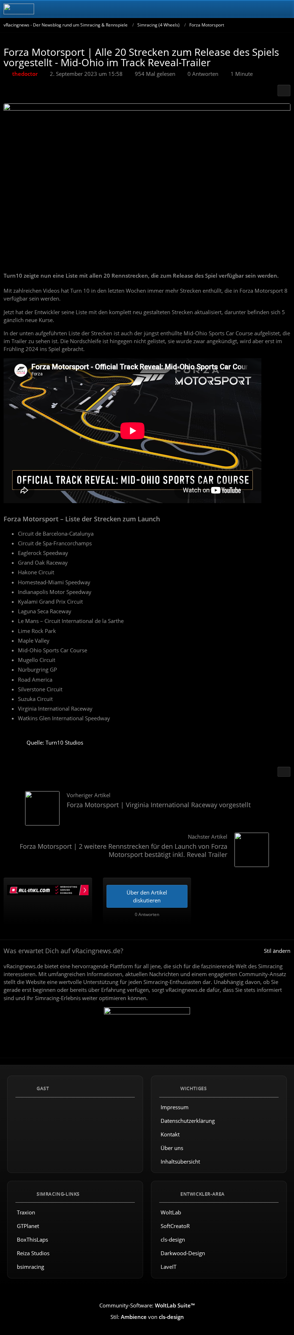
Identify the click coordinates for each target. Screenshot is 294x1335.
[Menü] (285, 9)
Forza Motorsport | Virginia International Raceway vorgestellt (159, 804)
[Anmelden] (267, 9)
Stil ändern (277, 950)
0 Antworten (203, 73)
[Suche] (249, 9)
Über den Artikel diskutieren (147, 896)
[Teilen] (284, 90)
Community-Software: (147, 1305)
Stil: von (147, 1316)
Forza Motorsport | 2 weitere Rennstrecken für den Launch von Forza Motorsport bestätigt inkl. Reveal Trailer (123, 850)
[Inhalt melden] (284, 772)
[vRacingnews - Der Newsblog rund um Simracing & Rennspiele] (18, 9)
